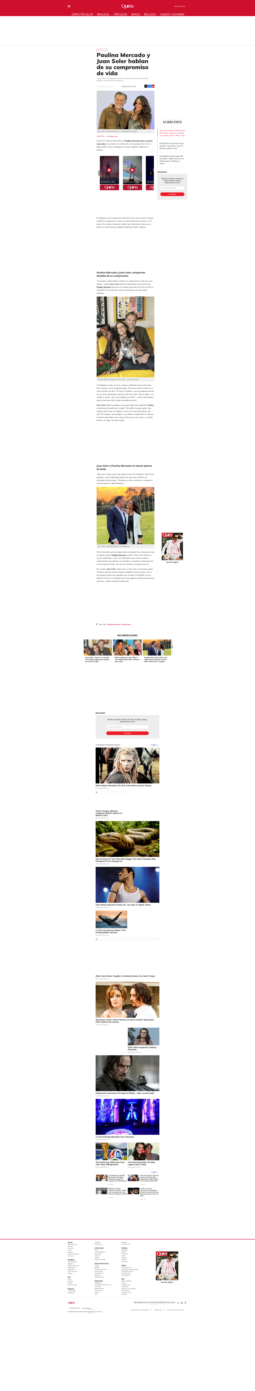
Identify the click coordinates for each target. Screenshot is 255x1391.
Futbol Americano (101, 1269)
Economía (98, 1286)
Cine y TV (97, 1256)
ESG (96, 1294)
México (123, 1252)
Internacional (99, 1288)
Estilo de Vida (72, 1271)
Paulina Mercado (104, 287)
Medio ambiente (126, 1281)
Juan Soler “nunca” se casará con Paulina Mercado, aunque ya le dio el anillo (97, 659)
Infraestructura (127, 1271)
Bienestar (71, 1269)
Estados (124, 1257)
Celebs (70, 1283)
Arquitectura (126, 1273)
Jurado (70, 1273)
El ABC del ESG (126, 1292)
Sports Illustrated (101, 1263)
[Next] (172, 647)
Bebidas (70, 1264)
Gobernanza (125, 1285)
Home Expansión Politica (103, 1285)
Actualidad (72, 1291)
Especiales (98, 1244)
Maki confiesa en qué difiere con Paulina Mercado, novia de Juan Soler (127, 659)
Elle (69, 1277)
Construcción (126, 1267)
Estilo (97, 1250)
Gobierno (124, 1250)
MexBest (71, 1260)
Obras (97, 1292)
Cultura (70, 1256)
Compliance (158, 1310)
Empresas (98, 1283)
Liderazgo (71, 1292)
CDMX (123, 1256)
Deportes (98, 1254)
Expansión (99, 1281)
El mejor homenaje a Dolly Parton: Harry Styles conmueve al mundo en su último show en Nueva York (172, 133)
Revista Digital (179, 6)
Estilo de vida (72, 1285)
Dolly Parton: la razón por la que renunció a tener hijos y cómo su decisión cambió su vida (171, 145)
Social (123, 1283)
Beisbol (97, 1267)
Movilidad (124, 1286)
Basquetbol (99, 1271)
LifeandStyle (125, 1244)
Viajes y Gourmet (73, 1254)
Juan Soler (127, 624)
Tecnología (98, 1290)
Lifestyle (98, 1275)
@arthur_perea (113, 136)
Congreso (124, 1254)
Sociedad (124, 1261)
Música (97, 1257)
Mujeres (71, 1289)
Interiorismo (125, 1275)
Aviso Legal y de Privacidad (140, 1310)
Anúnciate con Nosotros (175, 1310)
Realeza (103, 14)
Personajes (72, 1267)
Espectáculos (82, 14)
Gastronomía (72, 1262)
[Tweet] (145, 86)
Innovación (125, 1290)
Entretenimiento (100, 1252)
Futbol (97, 1265)
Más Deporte (99, 1273)
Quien (178, 1302)
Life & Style (99, 1248)
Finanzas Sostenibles (128, 1288)
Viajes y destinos (73, 1265)
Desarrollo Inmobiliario (129, 1269)
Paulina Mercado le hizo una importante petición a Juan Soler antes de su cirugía (155, 659)
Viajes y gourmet (173, 14)
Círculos (120, 14)
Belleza (150, 14)
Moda (135, 14)
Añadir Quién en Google (130, 86)
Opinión (97, 1242)
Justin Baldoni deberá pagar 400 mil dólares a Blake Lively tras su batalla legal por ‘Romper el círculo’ (171, 160)
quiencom (183, 1302)
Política (124, 1248)
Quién (70, 1242)
